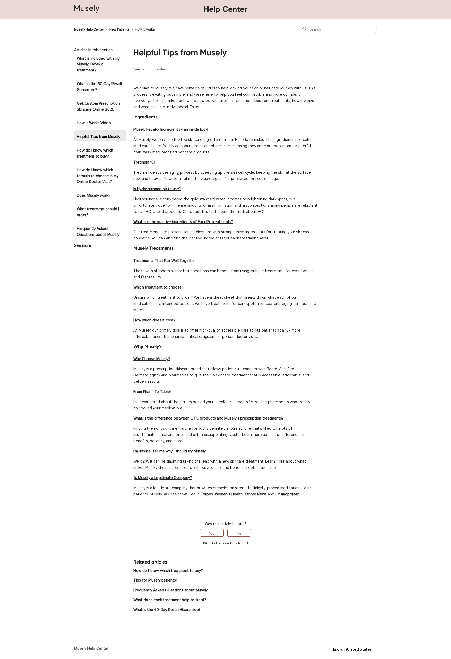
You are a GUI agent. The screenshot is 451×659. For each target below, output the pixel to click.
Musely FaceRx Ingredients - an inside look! (170, 128)
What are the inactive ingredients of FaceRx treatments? (183, 220)
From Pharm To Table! (152, 390)
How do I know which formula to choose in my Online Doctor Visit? (97, 174)
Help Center (225, 9)
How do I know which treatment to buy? (95, 152)
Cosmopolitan (287, 493)
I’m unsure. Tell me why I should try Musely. (169, 450)
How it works (145, 28)
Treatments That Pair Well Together (164, 259)
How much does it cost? (154, 319)
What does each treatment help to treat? (169, 598)
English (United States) (353, 648)
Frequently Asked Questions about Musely (98, 230)
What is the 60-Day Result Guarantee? (99, 85)
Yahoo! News (256, 493)
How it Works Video (94, 122)
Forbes (207, 493)
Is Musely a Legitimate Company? (163, 476)
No (239, 533)
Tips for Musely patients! (155, 579)
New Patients (119, 28)
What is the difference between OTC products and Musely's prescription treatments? (208, 417)
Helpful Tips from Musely (98, 135)
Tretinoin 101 (144, 161)
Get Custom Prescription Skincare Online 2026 (98, 105)
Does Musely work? (93, 194)
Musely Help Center (89, 28)
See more (82, 244)
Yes (212, 533)
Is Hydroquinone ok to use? (157, 188)
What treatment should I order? (98, 211)
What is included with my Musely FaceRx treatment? (98, 63)
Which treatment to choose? (158, 286)
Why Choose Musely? (151, 357)
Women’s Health (229, 493)
